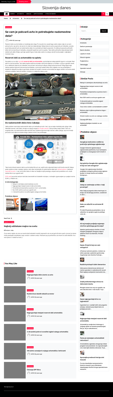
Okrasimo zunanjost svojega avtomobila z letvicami (46, 351)
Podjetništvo (84, 61)
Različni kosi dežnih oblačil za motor (40, 294)
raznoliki (21, 61)
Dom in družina (85, 50)
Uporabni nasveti (85, 68)
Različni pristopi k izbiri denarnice (93, 264)
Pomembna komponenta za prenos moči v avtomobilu (29, 188)
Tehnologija (84, 64)
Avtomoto (20, 13)
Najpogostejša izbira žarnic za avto (40, 275)
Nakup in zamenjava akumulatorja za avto (25, 184)
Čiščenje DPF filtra (34, 370)
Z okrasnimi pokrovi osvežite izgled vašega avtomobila (29, 192)
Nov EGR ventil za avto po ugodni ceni (24, 190)
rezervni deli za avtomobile (33, 61)
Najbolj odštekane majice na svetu (20, 226)
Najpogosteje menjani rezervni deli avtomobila (26, 186)
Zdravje (28, 13)
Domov (12, 13)
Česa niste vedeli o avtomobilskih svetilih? (94, 107)
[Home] (6, 14)
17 (13, 387)
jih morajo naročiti (43, 128)
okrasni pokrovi (62, 169)
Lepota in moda (38, 13)
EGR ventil (8, 176)
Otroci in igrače (50, 13)
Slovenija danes (56, 7)
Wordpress (7, 387)
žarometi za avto (10, 171)
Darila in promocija (86, 46)
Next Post (7, 218)
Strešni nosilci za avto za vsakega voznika (93, 116)
